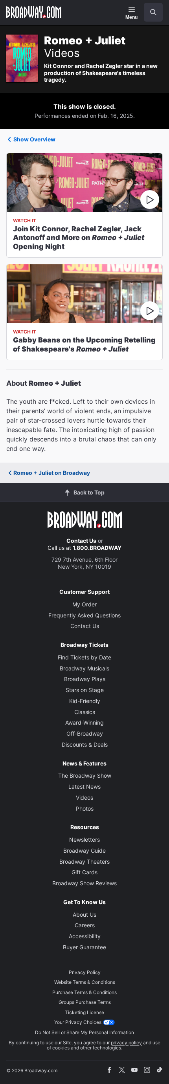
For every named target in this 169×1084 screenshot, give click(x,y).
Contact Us (81, 540)
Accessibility (85, 936)
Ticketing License (84, 1012)
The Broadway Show (84, 775)
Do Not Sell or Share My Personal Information (84, 1032)
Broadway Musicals (84, 668)
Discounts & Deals (85, 744)
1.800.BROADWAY (97, 547)
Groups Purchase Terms (85, 1002)
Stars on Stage (85, 690)
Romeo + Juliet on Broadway (51, 472)
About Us (84, 914)
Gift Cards (84, 872)
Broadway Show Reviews (84, 883)
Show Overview (34, 139)
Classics (84, 712)
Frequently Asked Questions (84, 615)
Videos (84, 797)
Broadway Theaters (84, 861)
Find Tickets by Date (84, 657)
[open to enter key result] (153, 12)
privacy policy (126, 1043)
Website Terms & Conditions (84, 982)
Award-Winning (84, 722)
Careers (85, 925)
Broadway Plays (84, 679)
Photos (85, 808)
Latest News (84, 786)
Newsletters (84, 839)
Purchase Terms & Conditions (84, 992)
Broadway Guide (84, 850)
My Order (84, 604)
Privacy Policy (85, 972)
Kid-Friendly (84, 701)
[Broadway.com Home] (33, 12)
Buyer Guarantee (84, 947)
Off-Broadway (84, 733)
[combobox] (150, 12)
